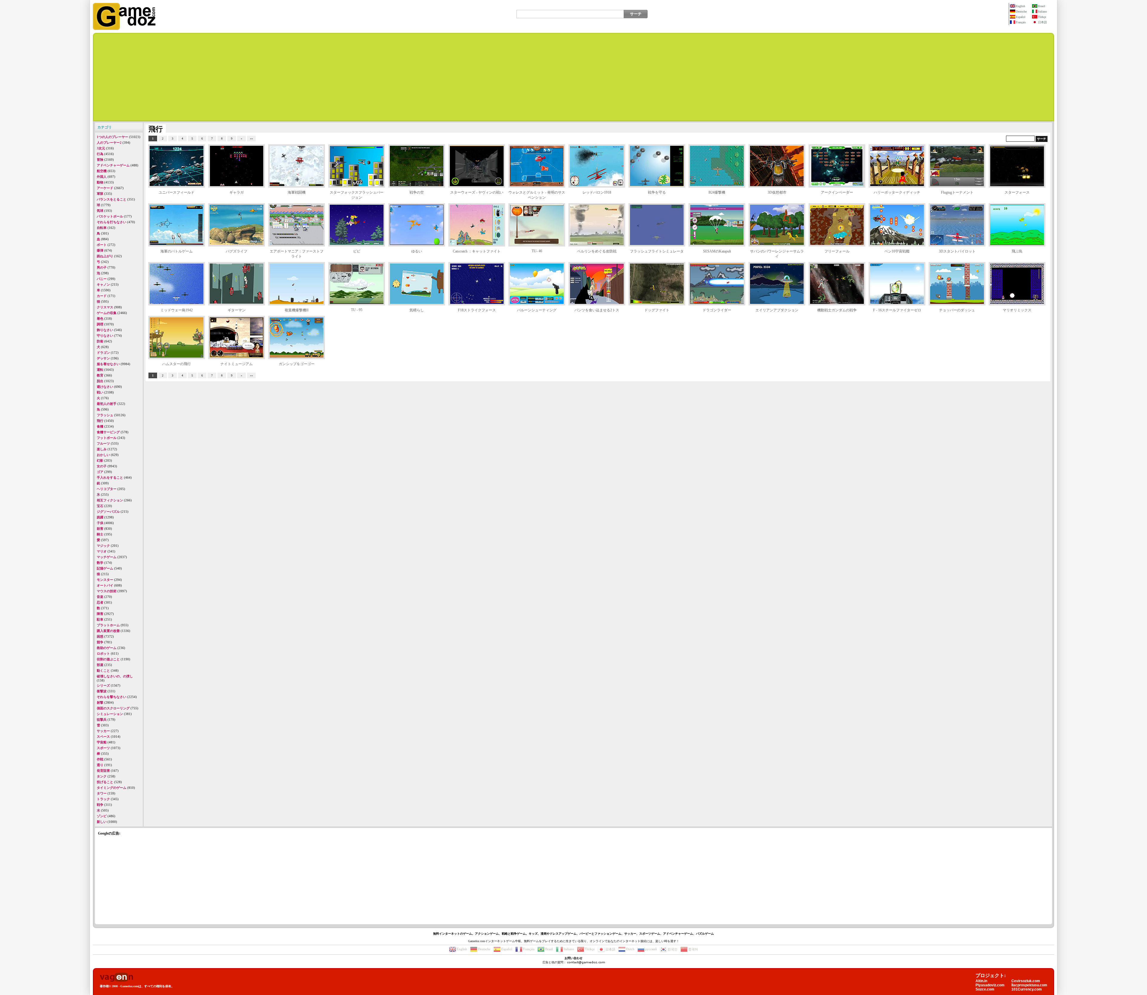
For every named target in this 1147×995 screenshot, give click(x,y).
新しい (102, 821)
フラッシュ (105, 415)
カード (102, 296)
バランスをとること (111, 199)
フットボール (106, 438)
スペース (103, 736)
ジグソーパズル (108, 511)
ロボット (103, 653)
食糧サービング (108, 432)
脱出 (100, 381)
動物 (100, 182)
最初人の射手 (106, 403)
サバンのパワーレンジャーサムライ (777, 253)
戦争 (100, 804)
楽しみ (102, 449)
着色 (100, 318)
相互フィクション (110, 500)
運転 (100, 369)
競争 (100, 642)
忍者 (100, 602)
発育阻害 (103, 770)
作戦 (100, 759)
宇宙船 (102, 742)
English (1020, 6)
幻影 (100, 460)
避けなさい (105, 386)
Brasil (1041, 6)
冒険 (100, 159)
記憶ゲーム (105, 568)
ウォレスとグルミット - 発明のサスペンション (536, 195)
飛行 (100, 421)
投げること (105, 782)
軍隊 (100, 193)
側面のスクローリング (113, 708)
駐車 (100, 619)
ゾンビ (102, 816)
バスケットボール (110, 216)
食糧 (100, 426)
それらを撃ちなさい (111, 697)
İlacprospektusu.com (1029, 985)
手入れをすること (110, 477)
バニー (102, 279)
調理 (100, 324)
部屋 (100, 665)
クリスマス (105, 307)
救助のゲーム (106, 648)
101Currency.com (1026, 989)
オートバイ (105, 585)
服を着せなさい (108, 364)
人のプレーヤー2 (109, 142)
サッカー (103, 731)
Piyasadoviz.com (990, 985)
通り (100, 765)
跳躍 (100, 517)
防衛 (100, 341)
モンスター (105, 579)
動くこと (103, 670)
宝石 (100, 506)
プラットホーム (108, 625)
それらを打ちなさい (111, 222)
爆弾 (100, 250)
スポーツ (103, 748)
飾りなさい (105, 330)
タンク (102, 776)
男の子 (102, 267)
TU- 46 (537, 251)
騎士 (100, 534)
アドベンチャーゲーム (113, 165)
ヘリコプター (106, 489)
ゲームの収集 (106, 313)
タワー (102, 793)
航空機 (102, 171)
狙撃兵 (102, 719)
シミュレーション (110, 714)
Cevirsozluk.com (1025, 981)
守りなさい (105, 335)
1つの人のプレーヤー (112, 137)
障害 (100, 614)
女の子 (102, 466)
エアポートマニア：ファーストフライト (296, 253)
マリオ (102, 551)
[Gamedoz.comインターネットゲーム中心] (124, 29)
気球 (100, 210)
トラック (103, 799)
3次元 (101, 148)
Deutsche (1021, 11)
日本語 (1042, 22)
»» (251, 138)
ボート (102, 245)
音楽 (100, 596)
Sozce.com (985, 989)
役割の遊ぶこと (108, 659)
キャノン (103, 284)
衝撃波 (102, 691)
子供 (100, 523)
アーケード (105, 188)
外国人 (102, 176)
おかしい (103, 455)
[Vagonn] (116, 977)
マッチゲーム (106, 557)
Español (1020, 17)
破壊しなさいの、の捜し (115, 676)
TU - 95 (356, 310)
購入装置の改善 (108, 631)
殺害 (100, 528)
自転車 (102, 227)
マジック (103, 545)
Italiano (1042, 11)
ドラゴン (103, 352)
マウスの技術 (106, 591)
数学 (100, 562)
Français (1021, 22)
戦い (100, 392)
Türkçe (1042, 17)
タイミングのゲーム (111, 787)
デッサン (103, 358)
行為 (100, 154)
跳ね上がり (105, 256)
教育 (100, 375)
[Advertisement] (573, 77)
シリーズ (103, 685)
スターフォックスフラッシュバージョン (357, 195)
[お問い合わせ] (586, 962)
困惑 (100, 636)
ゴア (100, 472)
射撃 (100, 702)
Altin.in (981, 981)
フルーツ (103, 443)
